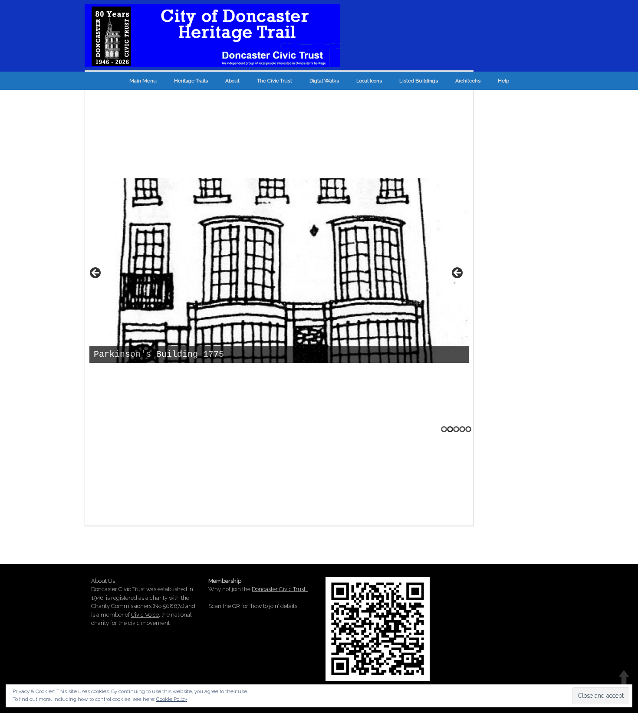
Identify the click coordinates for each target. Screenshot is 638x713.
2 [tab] (450, 429)
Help (503, 81)
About (232, 81)
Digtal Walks (324, 81)
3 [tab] (456, 429)
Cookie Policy (171, 699)
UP (624, 677)
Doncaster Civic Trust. (280, 589)
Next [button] (457, 273)
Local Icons (369, 81)
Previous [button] (95, 273)
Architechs (467, 81)
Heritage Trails (191, 81)
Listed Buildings (418, 81)
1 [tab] (444, 429)
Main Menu (143, 81)
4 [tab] (462, 429)
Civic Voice (145, 614)
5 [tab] (468, 429)
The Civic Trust (274, 81)
